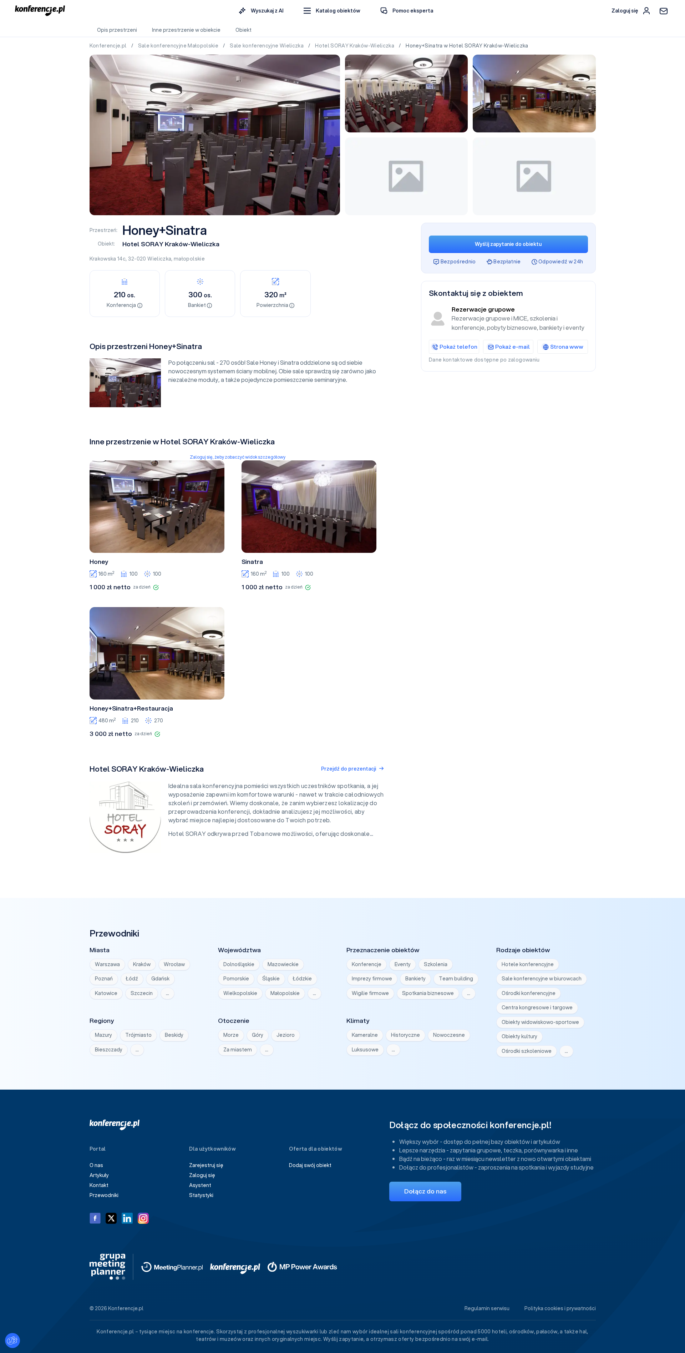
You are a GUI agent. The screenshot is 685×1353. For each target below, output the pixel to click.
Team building (456, 978)
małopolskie (189, 258)
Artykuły (99, 1175)
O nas (96, 1165)
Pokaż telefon (458, 346)
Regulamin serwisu (487, 1308)
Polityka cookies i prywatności (560, 1308)
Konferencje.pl (109, 45)
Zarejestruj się (206, 1165)
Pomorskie (236, 978)
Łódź (132, 978)
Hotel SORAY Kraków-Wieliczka (355, 45)
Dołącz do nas (425, 1191)
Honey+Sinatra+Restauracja (131, 708)
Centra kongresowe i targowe (537, 1007)
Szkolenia (435, 964)
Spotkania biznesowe (428, 993)
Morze (231, 1035)
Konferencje (366, 964)
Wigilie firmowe (370, 993)
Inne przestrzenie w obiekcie (186, 30)
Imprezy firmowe (372, 978)
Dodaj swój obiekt (310, 1165)
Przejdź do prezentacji (348, 768)
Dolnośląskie (238, 964)
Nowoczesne (449, 1035)
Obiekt (243, 30)
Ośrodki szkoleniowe (527, 1051)
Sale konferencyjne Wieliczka (267, 45)
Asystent (200, 1185)
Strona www (566, 346)
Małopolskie (285, 993)
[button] (332, 11)
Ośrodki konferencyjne (528, 993)
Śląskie (271, 978)
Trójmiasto (138, 1035)
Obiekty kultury (519, 1036)
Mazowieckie (283, 964)
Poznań (104, 978)
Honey (99, 561)
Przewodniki (104, 1195)
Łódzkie (302, 978)
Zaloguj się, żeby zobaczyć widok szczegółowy (237, 457)
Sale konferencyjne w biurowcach (542, 978)
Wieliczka (159, 258)
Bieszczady (108, 1049)
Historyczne (405, 1035)
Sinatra (252, 561)
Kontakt (99, 1185)
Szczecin (142, 993)
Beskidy (174, 1035)
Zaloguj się (202, 1175)
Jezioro (285, 1035)
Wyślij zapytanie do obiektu (508, 244)
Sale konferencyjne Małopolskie (179, 45)
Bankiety (415, 978)
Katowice (106, 993)
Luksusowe (365, 1049)
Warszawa (107, 964)
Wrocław (174, 964)
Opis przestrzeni (117, 30)
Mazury (103, 1035)
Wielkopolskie (240, 993)
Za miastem (237, 1049)
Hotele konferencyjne (528, 964)
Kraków (142, 964)
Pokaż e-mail (512, 346)
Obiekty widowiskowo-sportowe (540, 1022)
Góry (257, 1035)
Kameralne (365, 1035)
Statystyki (201, 1195)
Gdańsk (160, 978)
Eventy (403, 964)
